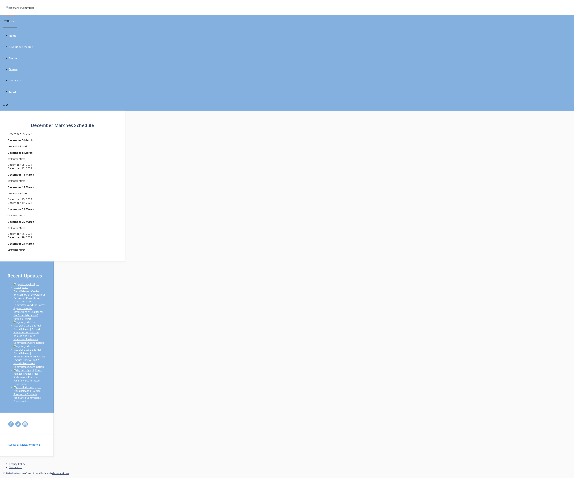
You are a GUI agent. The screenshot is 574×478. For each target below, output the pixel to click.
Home (12, 35)
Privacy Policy (17, 464)
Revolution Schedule (21, 47)
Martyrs (13, 58)
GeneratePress (60, 473)
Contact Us (15, 80)
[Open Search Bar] (5, 105)
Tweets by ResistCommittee (23, 444)
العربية (12, 91)
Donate (13, 69)
